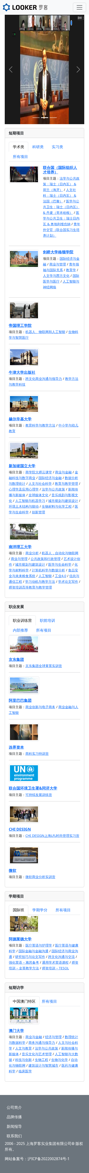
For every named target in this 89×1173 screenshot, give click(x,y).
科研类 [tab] (38, 146)
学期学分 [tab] (39, 910)
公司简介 (14, 1107)
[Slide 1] (36, 117)
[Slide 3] (53, 117)
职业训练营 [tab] (22, 620)
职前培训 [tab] (47, 620)
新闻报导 (14, 1126)
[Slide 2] (44, 117)
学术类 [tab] (18, 146)
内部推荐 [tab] (20, 630)
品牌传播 (14, 1116)
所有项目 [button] (20, 156)
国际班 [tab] (18, 910)
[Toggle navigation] (79, 7)
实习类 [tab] (57, 146)
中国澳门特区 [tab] (24, 1001)
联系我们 (14, 1136)
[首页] (34, 7)
